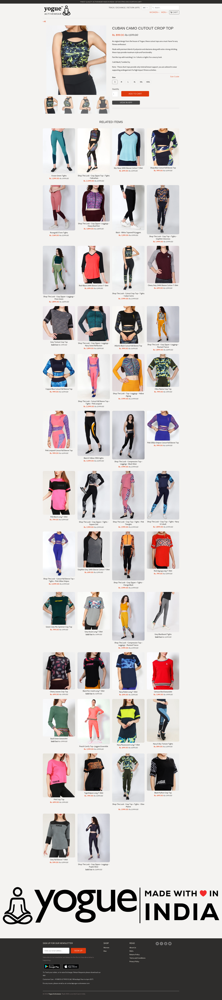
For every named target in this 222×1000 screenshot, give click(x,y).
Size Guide (174, 76)
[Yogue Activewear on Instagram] (166, 943)
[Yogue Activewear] (57, 10)
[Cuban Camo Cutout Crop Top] (76, 60)
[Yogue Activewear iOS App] (71, 969)
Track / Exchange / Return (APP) (124, 8)
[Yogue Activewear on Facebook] (162, 943)
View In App (126, 102)
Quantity (115, 89)
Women (154, 12)
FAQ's (131, 951)
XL (135, 82)
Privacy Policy (134, 961)
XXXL (148, 82)
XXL (141, 82)
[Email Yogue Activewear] (170, 943)
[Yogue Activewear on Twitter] (158, 943)
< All (44, 21)
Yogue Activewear (54, 994)
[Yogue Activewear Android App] (52, 969)
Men (164, 12)
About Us (133, 948)
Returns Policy (135, 954)
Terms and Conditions (137, 958)
